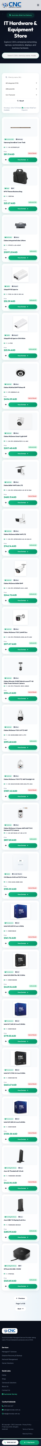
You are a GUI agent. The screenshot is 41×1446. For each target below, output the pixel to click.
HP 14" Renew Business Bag (13, 191)
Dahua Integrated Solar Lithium (15, 240)
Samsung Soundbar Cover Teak (14, 142)
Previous (21, 1298)
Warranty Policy (28, 1434)
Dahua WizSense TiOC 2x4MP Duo (15, 632)
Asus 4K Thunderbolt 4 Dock (13, 1171)
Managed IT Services (9, 1352)
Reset (22, 101)
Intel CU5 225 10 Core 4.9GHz (14, 926)
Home (4, 1375)
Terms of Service (28, 1429)
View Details (22, 160)
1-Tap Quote (30, 1442)
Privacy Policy (27, 1424)
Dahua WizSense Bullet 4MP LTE (15, 534)
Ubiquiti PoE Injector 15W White (14, 338)
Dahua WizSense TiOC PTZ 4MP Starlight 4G (19, 779)
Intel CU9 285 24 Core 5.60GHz (14, 1122)
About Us (5, 1386)
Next (19, 1309)
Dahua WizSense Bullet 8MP (13, 583)
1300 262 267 (11, 1442)
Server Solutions (8, 1363)
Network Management (10, 1359)
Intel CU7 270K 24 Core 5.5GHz (14, 1073)
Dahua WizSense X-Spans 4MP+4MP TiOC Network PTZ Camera (18, 829)
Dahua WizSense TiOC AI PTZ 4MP (15, 730)
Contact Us (6, 1390)
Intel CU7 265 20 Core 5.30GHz (14, 1024)
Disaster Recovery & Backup (12, 1355)
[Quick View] (6, 159)
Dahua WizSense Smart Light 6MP (15, 436)
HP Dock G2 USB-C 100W (12, 1269)
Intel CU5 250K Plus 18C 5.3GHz (14, 975)
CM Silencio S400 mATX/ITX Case (15, 877)
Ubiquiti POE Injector (11, 289)
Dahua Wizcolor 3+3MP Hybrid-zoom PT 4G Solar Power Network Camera (18, 682)
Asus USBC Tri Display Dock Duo (14, 1220)
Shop (4, 1379)
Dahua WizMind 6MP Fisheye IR (14, 387)
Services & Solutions (9, 1383)
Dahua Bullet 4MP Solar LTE (13, 485)
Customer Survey (10, 1394)
